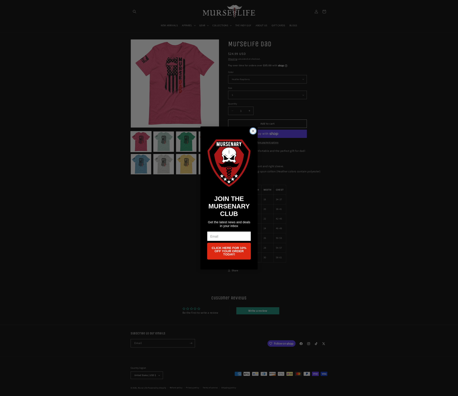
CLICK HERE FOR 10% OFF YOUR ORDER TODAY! (229, 251)
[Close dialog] (253, 131)
